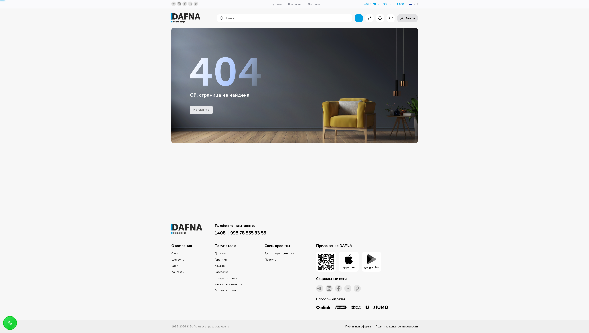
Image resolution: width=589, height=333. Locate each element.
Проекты (271, 259)
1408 (400, 4)
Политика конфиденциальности (396, 326)
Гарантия (221, 259)
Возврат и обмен (226, 278)
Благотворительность (279, 253)
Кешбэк (220, 266)
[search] (284, 18)
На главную (201, 110)
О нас (175, 253)
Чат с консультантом (228, 284)
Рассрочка (222, 272)
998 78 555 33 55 (248, 233)
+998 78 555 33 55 (377, 4)
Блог (174, 266)
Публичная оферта (358, 326)
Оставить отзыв (225, 290)
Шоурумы (275, 4)
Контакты (294, 4)
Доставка (314, 4)
